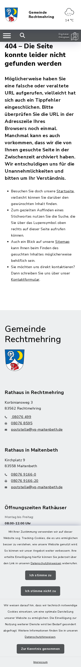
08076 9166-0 (23, 474)
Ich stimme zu (40, 575)
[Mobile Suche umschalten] (22, 36)
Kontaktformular (25, 279)
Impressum (40, 662)
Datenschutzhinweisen (46, 563)
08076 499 (21, 416)
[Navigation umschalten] (7, 35)
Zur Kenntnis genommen (40, 649)
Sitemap (62, 241)
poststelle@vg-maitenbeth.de (37, 429)
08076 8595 (21, 423)
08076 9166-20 (25, 480)
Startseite (65, 191)
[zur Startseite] (11, 15)
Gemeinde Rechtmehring (41, 14)
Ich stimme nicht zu (40, 591)
